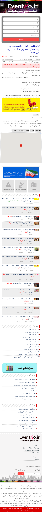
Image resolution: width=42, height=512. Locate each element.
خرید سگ (33, 391)
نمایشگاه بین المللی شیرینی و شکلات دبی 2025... (20, 274)
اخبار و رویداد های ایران (32, 335)
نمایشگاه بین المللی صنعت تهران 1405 (25, 423)
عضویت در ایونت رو (21, 189)
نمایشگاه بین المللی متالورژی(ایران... (26, 412)
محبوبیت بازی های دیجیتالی (28, 393)
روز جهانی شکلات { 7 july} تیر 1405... (23, 216)
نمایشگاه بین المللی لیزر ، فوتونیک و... (25, 415)
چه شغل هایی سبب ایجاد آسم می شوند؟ (25, 380)
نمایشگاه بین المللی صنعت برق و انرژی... (25, 417)
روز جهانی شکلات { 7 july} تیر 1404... (23, 283)
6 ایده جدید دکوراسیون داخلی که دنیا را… (25, 399)
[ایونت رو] (22, 8)
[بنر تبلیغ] (20, 368)
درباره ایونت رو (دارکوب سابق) (31, 448)
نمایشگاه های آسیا (34, 342)
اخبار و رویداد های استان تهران (30, 337)
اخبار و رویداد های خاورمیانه (31, 332)
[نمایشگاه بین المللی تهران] (21, 173)
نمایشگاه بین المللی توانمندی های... (26, 420)
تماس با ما (36, 457)
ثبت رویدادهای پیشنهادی (32, 450)
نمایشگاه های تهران (33, 352)
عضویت (37, 459)
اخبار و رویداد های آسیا (32, 330)
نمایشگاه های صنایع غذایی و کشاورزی (28, 354)
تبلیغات (37, 455)
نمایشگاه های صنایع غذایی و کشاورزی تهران (26, 357)
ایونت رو (34, 189)
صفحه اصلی (36, 446)
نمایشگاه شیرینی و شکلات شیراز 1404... (23, 223)
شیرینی (27, 130)
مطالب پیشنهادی (34, 452)
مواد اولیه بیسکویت (17, 130)
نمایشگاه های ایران (33, 347)
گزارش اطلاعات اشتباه (8, 189)
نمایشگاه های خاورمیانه (32, 344)
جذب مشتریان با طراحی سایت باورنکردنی (25, 396)
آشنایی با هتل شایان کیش (28, 388)
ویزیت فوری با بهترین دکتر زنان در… (26, 382)
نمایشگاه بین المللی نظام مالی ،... (27, 409)
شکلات (32, 130)
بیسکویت (38, 130)
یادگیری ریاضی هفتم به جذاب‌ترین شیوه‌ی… (24, 385)
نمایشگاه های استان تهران (31, 349)
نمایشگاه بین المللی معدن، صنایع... (26, 429)
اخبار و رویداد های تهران (32, 340)
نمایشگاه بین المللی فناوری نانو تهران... (25, 426)
